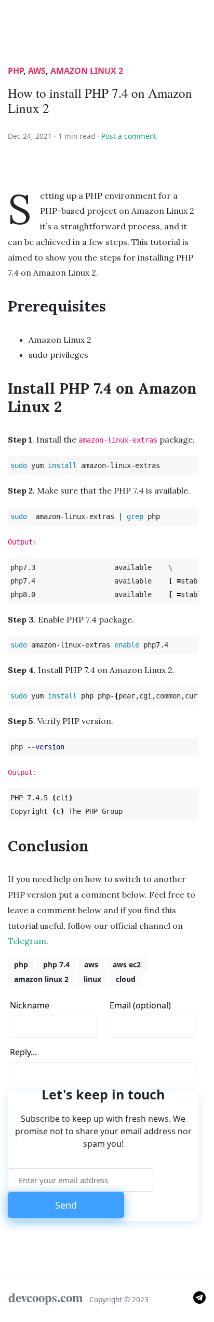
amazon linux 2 (86, 70)
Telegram (27, 941)
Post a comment (128, 136)
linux (92, 979)
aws (37, 70)
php (15, 70)
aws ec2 (127, 964)
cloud (126, 979)
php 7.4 (56, 964)
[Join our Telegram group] (199, 1297)
